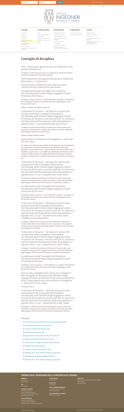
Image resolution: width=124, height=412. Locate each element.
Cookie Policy (31, 410)
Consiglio (23, 38)
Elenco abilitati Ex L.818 (60, 36)
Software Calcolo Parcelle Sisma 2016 (94, 39)
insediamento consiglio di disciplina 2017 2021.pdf (42, 342)
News (38, 33)
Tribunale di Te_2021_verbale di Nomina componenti (42, 353)
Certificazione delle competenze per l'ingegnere (61, 48)
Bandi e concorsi (91, 33)
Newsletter (40, 36)
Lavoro (89, 30)
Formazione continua (76, 33)
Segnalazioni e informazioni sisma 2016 (28, 49)
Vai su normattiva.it (81, 383)
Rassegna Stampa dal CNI (43, 40)
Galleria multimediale (60, 45)
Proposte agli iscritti (59, 34)
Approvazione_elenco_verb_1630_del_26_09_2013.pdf (42, 335)
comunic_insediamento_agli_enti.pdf (37, 329)
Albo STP (23, 34)
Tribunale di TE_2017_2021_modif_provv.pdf (39, 339)
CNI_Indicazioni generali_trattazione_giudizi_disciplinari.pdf (45, 322)
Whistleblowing (25, 46)
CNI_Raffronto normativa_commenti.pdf (38, 325)
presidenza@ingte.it (31, 401)
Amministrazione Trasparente (25, 44)
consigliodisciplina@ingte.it (36, 403)
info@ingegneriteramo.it (26, 390)
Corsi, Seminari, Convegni (76, 34)
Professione (59, 30)
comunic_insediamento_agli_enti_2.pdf (38, 349)
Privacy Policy (24, 410)
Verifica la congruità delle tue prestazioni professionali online (94, 42)
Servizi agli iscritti (59, 41)
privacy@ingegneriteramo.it (27, 395)
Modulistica (90, 36)
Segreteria (24, 36)
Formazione (74, 30)
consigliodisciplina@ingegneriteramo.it (30, 394)
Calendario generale (43, 34)
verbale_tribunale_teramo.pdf (34, 332)
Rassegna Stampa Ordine (43, 38)
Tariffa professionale (92, 34)
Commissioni (57, 43)
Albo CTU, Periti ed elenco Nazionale (60, 39)
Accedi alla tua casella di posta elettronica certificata (89, 379)
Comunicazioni (43, 30)
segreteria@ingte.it (30, 400)
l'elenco (31, 286)
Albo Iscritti (24, 33)
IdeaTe (39, 42)
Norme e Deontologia (59, 33)
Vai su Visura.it (80, 381)
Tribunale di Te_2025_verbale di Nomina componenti (42, 359)
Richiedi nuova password (97, 2)
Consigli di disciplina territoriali (26, 41)
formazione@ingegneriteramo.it (28, 392)
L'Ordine (24, 30)
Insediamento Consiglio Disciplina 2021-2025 (40, 356)
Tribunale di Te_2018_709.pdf (34, 346)
